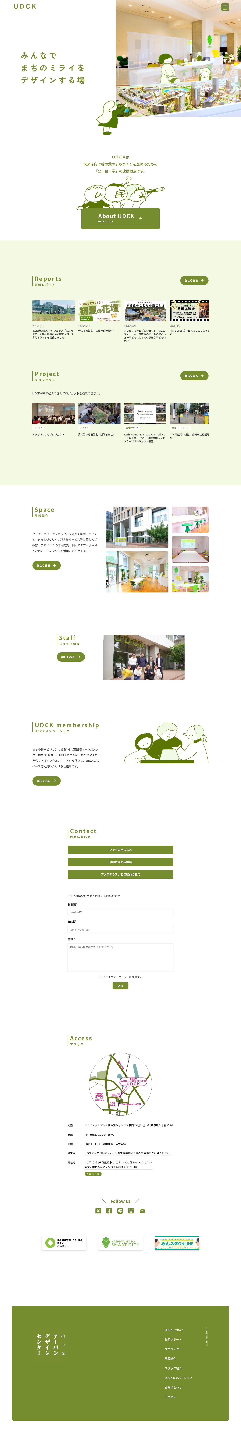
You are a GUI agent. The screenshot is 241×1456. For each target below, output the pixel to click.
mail (142, 1211)
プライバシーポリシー (116, 977)
